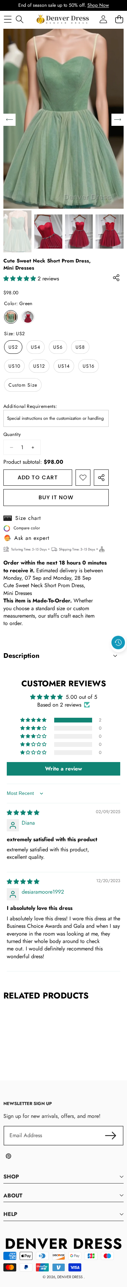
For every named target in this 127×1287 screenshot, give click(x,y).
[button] (118, 658)
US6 (58, 347)
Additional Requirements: (30, 406)
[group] (17, 231)
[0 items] (119, 19)
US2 (13, 347)
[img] (23, 813)
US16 (88, 366)
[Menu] (7, 19)
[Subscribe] (110, 1135)
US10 (14, 366)
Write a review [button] (63, 769)
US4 (35, 347)
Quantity (12, 434)
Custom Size (22, 385)
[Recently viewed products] (118, 642)
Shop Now (98, 5)
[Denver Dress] (63, 19)
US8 (80, 347)
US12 (39, 366)
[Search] (19, 19)
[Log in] (103, 19)
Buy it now (56, 497)
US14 (64, 366)
